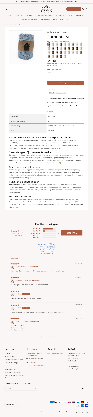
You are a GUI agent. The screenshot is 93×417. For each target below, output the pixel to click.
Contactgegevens (58, 411)
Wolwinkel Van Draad (25, 411)
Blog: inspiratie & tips (55, 353)
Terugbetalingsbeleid (82, 413)
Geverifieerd (46, 254)
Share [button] (51, 111)
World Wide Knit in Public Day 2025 (14, 377)
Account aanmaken (37, 365)
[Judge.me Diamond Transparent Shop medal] (51, 246)
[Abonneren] (35, 388)
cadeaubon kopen (73, 9)
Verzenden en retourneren (14, 359)
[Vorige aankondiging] (5, 1)
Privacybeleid (47, 411)
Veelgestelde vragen (12, 363)
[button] (7, 9)
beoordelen (60, 106)
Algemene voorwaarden (13, 372)
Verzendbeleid (84, 411)
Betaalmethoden (10, 369)
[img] (15, 264)
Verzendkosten (67, 63)
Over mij (7, 353)
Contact (7, 366)
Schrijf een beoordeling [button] (72, 233)
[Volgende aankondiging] (88, 1)
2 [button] (44, 337)
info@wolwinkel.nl (80, 369)
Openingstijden (10, 356)
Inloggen (33, 362)
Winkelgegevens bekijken (57, 93)
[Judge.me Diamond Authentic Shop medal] (42, 246)
